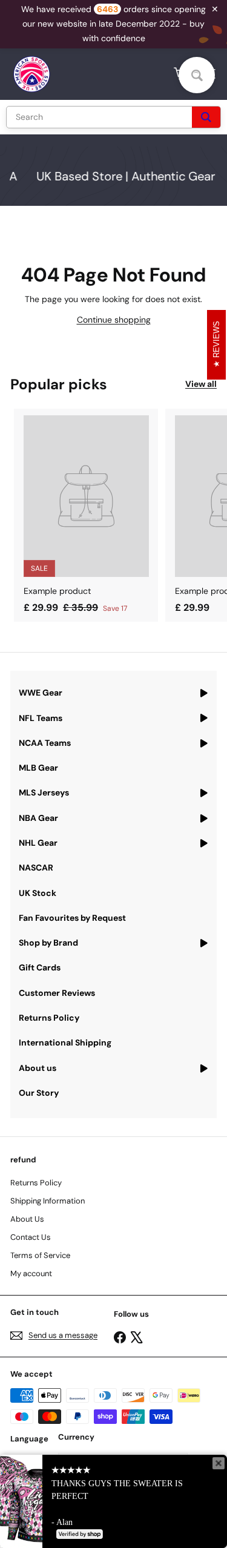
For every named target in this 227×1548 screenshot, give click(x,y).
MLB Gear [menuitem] (38, 767)
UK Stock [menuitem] (37, 893)
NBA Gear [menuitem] (38, 817)
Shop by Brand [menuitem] (48, 942)
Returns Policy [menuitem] (49, 1017)
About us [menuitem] (37, 1067)
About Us (27, 1219)
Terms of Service (40, 1255)
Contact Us (30, 1237)
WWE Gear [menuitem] (40, 692)
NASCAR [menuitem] (36, 867)
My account (31, 1273)
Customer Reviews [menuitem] (57, 992)
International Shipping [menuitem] (65, 1042)
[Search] (206, 117)
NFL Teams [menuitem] (40, 718)
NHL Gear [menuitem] (38, 842)
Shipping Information (47, 1201)
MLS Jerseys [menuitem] (44, 792)
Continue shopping (114, 319)
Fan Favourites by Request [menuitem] (72, 917)
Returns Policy (36, 1182)
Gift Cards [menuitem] (40, 967)
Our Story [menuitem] (39, 1092)
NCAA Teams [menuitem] (45, 742)
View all (201, 383)
